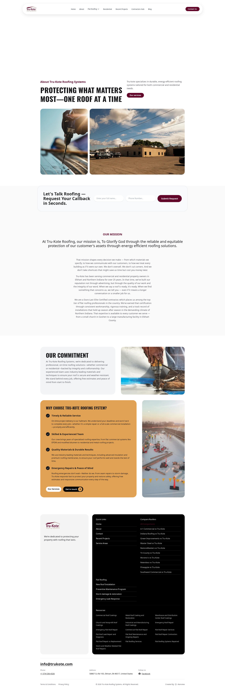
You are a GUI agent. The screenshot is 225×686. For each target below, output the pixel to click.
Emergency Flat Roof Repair (107, 630)
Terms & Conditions (48, 684)
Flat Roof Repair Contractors (166, 634)
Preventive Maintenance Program (111, 589)
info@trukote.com (56, 664)
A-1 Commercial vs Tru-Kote (152, 529)
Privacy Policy (63, 684)
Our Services (53, 489)
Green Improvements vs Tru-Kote (155, 538)
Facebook (146, 673)
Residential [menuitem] (107, 9)
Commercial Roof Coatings (106, 615)
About (98, 529)
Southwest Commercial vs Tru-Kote (155, 572)
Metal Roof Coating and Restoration (135, 616)
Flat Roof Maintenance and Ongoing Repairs (136, 635)
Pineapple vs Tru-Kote (149, 567)
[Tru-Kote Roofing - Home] (31, 9)
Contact (99, 533)
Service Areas (102, 543)
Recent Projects (103, 538)
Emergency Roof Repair (164, 622)
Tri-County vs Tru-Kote (150, 553)
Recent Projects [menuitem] (122, 9)
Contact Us (192, 9)
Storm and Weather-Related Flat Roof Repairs (108, 647)
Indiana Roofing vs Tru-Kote (152, 533)
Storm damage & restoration (109, 594)
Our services (135, 95)
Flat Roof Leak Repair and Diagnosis (106, 635)
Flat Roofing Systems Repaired (167, 641)
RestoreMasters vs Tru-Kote (152, 548)
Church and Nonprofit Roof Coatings (106, 623)
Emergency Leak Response (108, 599)
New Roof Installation (105, 584)
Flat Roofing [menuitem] (92, 9)
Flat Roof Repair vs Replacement (108, 641)
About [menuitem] (81, 9)
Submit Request (169, 198)
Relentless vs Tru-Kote (150, 562)
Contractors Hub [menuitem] (137, 9)
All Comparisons (147, 524)
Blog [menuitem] (150, 9)
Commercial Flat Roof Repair (137, 630)
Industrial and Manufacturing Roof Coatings (137, 623)
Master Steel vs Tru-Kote (151, 543)
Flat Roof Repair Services (164, 630)
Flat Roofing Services (134, 641)
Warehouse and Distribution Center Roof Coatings (166, 616)
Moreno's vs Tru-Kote (149, 557)
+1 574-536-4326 (47, 673)
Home (98, 524)
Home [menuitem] (73, 9)
